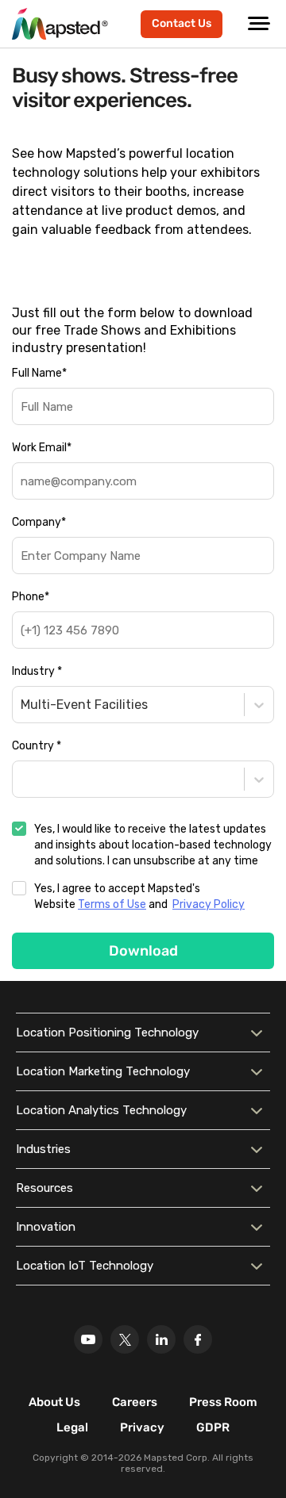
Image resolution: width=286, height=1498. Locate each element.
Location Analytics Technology (101, 1110)
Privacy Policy (208, 904)
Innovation (45, 1227)
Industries (43, 1149)
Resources (44, 1188)
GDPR (213, 1427)
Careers (134, 1402)
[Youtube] (88, 1339)
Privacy (142, 1427)
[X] (124, 1339)
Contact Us (181, 23)
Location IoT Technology (84, 1266)
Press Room (223, 1402)
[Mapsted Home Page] (60, 24)
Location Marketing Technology (103, 1071)
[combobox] (22, 704)
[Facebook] (198, 1339)
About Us (54, 1402)
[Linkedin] (161, 1339)
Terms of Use (112, 904)
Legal (72, 1427)
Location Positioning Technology (107, 1032)
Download (143, 951)
